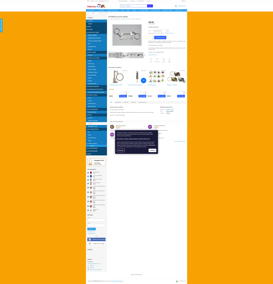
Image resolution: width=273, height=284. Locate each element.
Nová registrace (90, 232)
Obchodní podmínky (123, 1)
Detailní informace (152, 55)
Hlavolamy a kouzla (92, 72)
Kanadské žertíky (92, 83)
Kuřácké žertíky (91, 103)
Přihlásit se (92, 229)
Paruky (90, 115)
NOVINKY (90, 24)
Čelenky (90, 49)
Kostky (89, 98)
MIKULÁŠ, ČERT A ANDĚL (93, 32)
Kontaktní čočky (92, 46)
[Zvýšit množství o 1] (153, 37)
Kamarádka (92, 146)
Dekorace (90, 55)
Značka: (136, 19)
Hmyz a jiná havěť (92, 75)
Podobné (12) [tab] (118, 102)
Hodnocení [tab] (126, 102)
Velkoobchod (141, 1)
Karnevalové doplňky (93, 86)
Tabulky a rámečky (92, 143)
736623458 (92, 267)
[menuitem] (91, 10)
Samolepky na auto (92, 126)
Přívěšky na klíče (170, 109)
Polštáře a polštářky (93, 120)
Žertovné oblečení (92, 151)
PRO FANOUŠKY (91, 66)
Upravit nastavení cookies (117, 281)
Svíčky (89, 140)
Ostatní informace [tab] (142, 102)
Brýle (89, 44)
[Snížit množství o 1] (153, 38)
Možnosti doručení (169, 33)
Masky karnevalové (93, 109)
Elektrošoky (91, 63)
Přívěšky (90, 123)
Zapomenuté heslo (91, 233)
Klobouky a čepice (92, 95)
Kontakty (149, 1)
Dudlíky (90, 61)
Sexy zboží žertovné (93, 129)
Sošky (89, 135)
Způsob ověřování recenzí (136, 274)
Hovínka (90, 81)
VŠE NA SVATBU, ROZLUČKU (94, 38)
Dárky (89, 154)
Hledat (150, 5)
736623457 (92, 265)
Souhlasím (152, 150)
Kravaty (90, 100)
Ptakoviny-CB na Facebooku (95, 269)
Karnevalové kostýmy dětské (95, 89)
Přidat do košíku (161, 37)
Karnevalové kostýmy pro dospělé (96, 92)
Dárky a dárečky (92, 52)
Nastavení (120, 150)
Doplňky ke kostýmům (93, 58)
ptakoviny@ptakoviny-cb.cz (95, 263)
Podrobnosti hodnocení (126, 19)
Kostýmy (90, 29)
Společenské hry (92, 138)
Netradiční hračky (92, 112)
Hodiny (89, 78)
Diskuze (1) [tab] (133, 102)
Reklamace (132, 1)
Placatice (90, 118)
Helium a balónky (92, 69)
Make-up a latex (92, 106)
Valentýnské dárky (93, 148)
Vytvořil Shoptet (182, 281)
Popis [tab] (111, 102)
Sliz (89, 132)
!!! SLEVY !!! (90, 21)
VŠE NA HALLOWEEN (92, 35)
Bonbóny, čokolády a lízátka (94, 41)
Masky (89, 26)
